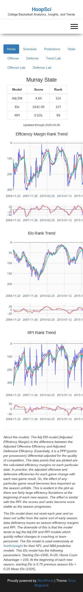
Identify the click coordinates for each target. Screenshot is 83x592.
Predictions (52, 49)
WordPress (45, 580)
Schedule (30, 49)
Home (11, 49)
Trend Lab (53, 58)
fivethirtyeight (13, 546)
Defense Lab (42, 67)
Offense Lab (16, 67)
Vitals (71, 49)
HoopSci (41, 9)
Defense (32, 58)
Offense (13, 58)
